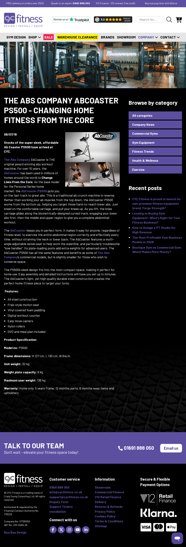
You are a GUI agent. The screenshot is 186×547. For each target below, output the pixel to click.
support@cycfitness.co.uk (68, 497)
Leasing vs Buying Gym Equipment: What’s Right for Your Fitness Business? (156, 217)
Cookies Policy (105, 516)
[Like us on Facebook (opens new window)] (53, 529)
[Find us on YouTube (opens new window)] (78, 529)
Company (146, 37)
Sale (48, 37)
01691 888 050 (81, 3)
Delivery (100, 502)
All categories (142, 115)
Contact (168, 37)
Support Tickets (61, 507)
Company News (143, 124)
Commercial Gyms (145, 133)
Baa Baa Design (15, 532)
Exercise (138, 170)
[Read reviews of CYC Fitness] (113, 19)
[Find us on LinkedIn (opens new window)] (86, 529)
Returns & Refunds (109, 507)
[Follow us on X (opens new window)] (62, 529)
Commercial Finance (109, 492)
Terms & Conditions (109, 521)
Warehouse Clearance (77, 37)
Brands (107, 37)
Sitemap (101, 526)
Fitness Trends (143, 151)
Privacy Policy (105, 511)
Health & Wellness (145, 160)
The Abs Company (17, 160)
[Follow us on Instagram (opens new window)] (70, 529)
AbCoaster (12, 173)
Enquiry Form (58, 502)
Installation (57, 511)
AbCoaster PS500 (34, 191)
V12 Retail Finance (108, 497)
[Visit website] (71, 19)
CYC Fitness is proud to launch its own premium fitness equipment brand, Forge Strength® (156, 203)
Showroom (126, 37)
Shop (33, 37)
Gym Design (16, 37)
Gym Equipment (143, 142)
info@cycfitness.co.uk (65, 492)
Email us (171, 448)
